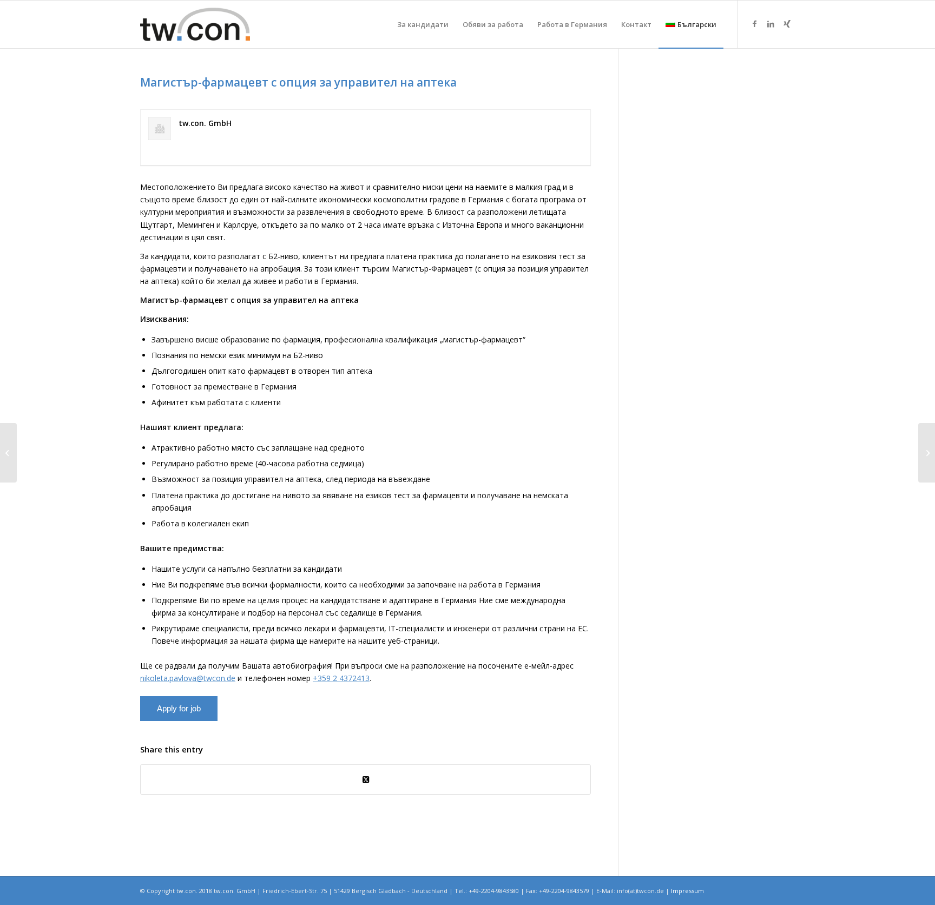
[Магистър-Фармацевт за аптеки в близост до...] (8, 453)
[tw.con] (195, 24)
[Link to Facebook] (754, 24)
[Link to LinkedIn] (770, 24)
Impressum (687, 891)
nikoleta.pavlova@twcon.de (187, 678)
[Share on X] (365, 779)
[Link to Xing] (787, 24)
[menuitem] (423, 24)
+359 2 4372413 (341, 678)
